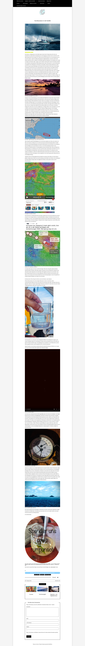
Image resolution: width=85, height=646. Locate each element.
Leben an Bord (36, 574)
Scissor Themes (39, 644)
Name (27, 618)
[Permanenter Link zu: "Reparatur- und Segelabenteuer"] (54, 589)
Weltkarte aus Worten (33, 3)
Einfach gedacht (25, 3)
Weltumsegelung (48, 574)
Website (27, 626)
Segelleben (42, 574)
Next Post (57, 580)
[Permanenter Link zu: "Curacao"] (31, 589)
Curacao (31, 594)
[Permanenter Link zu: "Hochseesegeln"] (42, 589)
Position (49, 3)
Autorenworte (42, 3)
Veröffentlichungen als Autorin (21, 5)
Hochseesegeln (42, 594)
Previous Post (28, 580)
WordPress (50, 644)
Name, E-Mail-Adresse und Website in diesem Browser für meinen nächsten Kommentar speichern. (42, 632)
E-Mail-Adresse (28, 622)
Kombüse (18, 3)
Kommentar (28, 606)
